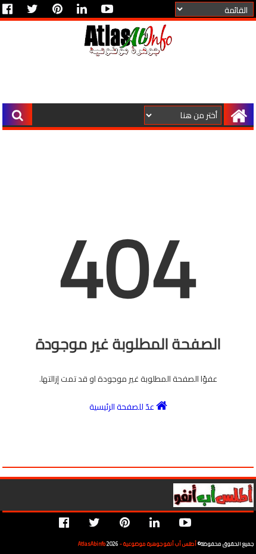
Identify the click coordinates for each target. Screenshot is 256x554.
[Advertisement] (127, 82)
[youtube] (107, 9)
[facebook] (10, 9)
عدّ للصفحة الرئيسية (122, 406)
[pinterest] (57, 9)
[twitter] (32, 9)
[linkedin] (82, 9)
